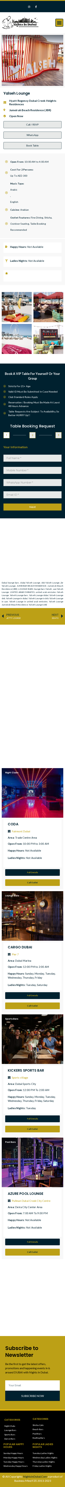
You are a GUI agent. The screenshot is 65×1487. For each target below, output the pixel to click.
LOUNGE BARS (25, 589)
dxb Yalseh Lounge (50, 582)
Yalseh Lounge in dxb (38, 598)
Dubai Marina (23, 960)
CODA (13, 824)
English (14, 201)
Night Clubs (11, 772)
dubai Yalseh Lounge (30, 582)
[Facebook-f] (36, 6)
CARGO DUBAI (20, 947)
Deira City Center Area (28, 1207)
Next (32, 507)
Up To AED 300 (18, 175)
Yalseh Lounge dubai (39, 595)
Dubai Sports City (25, 1083)
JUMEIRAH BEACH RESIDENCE (31, 586)
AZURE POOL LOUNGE (25, 1193)
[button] (59, 23)
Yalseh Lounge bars (19, 595)
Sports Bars (11, 1018)
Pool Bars (10, 1142)
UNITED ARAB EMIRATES (22, 592)
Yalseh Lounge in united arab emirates (28, 601)
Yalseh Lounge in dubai (17, 598)
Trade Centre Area (26, 837)
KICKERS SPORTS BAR (26, 1070)
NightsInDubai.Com (35, 1476)
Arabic (13, 189)
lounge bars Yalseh (43, 589)
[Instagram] (29, 6)
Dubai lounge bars (10, 582)
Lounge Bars (12, 39)
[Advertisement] (32, 660)
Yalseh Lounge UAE (38, 604)
